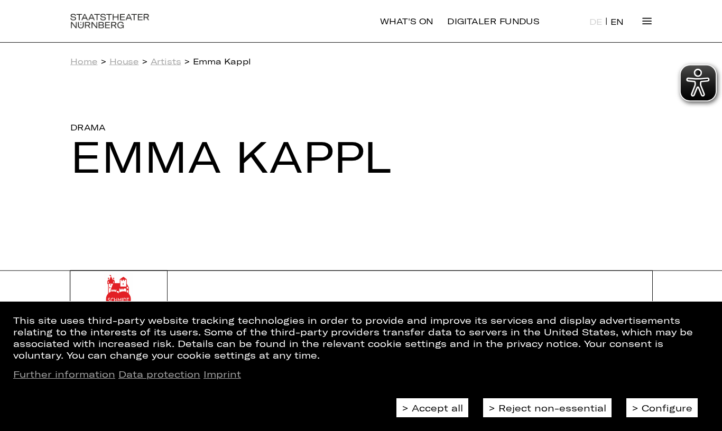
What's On (406, 21)
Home (83, 61)
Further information (64, 374)
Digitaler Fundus (493, 21)
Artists (166, 61)
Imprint (222, 374)
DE (596, 21)
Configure (667, 408)
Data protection (159, 374)
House (124, 61)
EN (617, 21)
